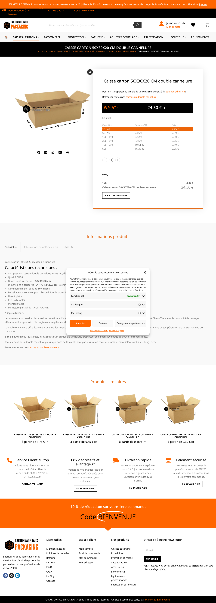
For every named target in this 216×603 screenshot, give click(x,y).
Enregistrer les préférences (131, 323)
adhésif (28, 307)
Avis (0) (69, 247)
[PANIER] (207, 25)
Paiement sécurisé (191, 459)
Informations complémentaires (41, 247)
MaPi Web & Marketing (157, 599)
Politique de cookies (99, 330)
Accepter (80, 323)
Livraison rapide (138, 459)
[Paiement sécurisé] (168, 460)
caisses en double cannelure (141, 96)
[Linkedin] (17, 575)
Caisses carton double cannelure (122, 51)
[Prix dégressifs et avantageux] (62, 460)
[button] (144, 272)
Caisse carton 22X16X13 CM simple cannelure (132, 436)
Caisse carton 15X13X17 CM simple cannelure (83, 436)
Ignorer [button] (203, 4)
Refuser (103, 323)
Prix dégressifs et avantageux (85, 461)
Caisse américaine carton (94, 51)
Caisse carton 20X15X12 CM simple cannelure (180, 436)
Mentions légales (116, 330)
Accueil (41, 51)
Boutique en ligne (53, 51)
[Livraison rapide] (115, 460)
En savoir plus (85, 488)
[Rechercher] (138, 25)
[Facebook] (5, 575)
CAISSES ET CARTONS (72, 51)
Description (11, 247)
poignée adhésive (175, 91)
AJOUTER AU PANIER (116, 195)
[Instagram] (11, 575)
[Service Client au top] (9, 460)
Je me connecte (176, 23)
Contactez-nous (32, 484)
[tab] (11, 247)
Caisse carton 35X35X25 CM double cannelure (35, 436)
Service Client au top (32, 459)
